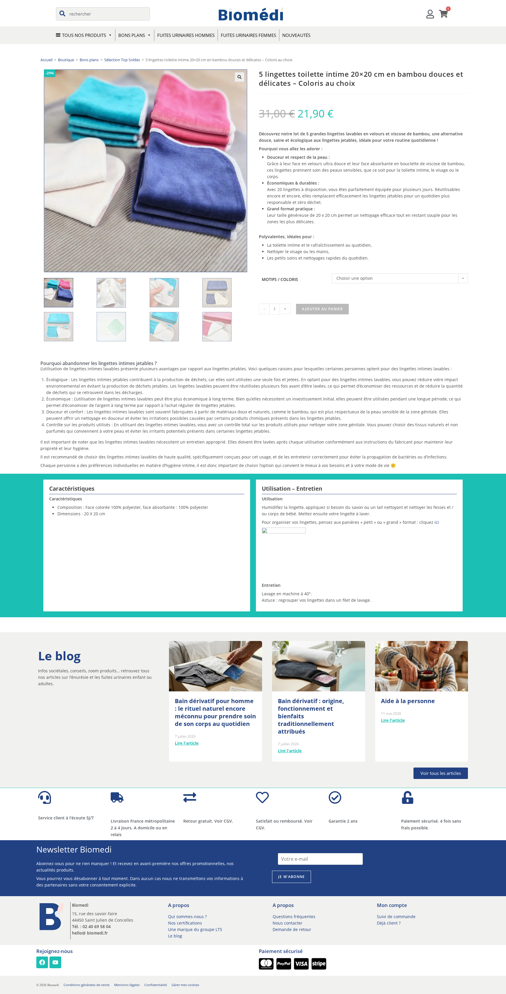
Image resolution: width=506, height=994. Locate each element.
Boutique (66, 59)
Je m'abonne (291, 876)
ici (437, 522)
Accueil (46, 59)
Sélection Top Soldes (122, 59)
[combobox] (103, 14)
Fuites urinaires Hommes (186, 35)
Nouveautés (296, 35)
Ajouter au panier (322, 308)
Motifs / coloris (280, 279)
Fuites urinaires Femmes (248, 35)
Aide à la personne (408, 701)
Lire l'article (187, 743)
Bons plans (89, 59)
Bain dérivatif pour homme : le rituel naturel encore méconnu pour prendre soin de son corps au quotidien (215, 712)
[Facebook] (42, 962)
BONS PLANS (131, 35)
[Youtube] (55, 962)
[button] (239, 77)
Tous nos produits (84, 35)
